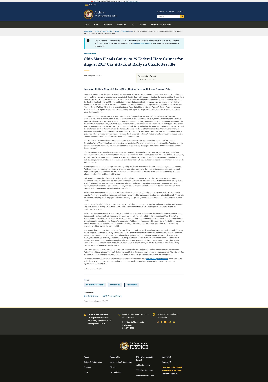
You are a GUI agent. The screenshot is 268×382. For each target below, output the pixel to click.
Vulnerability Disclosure (145, 375)
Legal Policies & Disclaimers (121, 362)
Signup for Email (167, 314)
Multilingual (166, 357)
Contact (168, 374)
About (86, 357)
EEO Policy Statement (144, 370)
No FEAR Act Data (143, 365)
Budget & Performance (93, 362)
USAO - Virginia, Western (112, 296)
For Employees (115, 372)
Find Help (171, 11)
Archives (87, 367)
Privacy (112, 367)
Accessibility (115, 357)
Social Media (162, 317)
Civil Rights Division (91, 296)
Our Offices (161, 11)
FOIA (86, 372)
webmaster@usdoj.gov (142, 43)
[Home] (101, 18)
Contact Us (180, 11)
